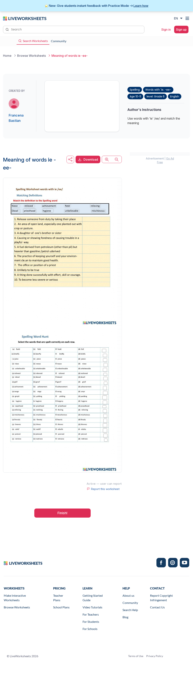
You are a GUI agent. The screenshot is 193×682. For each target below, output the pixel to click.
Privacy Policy (154, 656)
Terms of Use (135, 656)
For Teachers (91, 614)
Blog (125, 617)
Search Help (130, 610)
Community (130, 602)
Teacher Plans (58, 598)
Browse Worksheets (17, 607)
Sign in (166, 29)
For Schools (90, 629)
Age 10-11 (135, 96)
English (174, 96)
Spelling (135, 90)
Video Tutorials (92, 607)
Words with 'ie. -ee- (158, 90)
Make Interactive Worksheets (15, 598)
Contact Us (157, 607)
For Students (91, 621)
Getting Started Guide (93, 598)
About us (128, 595)
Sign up (181, 29)
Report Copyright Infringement (161, 598)
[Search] (7, 29)
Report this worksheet (105, 488)
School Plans (61, 607)
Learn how (140, 6)
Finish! (62, 513)
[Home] (24, 18)
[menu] (187, 18)
